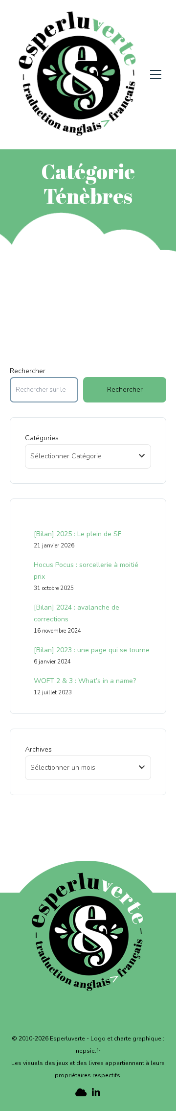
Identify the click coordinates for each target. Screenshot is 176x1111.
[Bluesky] (80, 1093)
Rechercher (27, 371)
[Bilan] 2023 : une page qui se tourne (92, 650)
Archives (38, 749)
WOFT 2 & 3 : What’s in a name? (85, 681)
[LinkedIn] (96, 1093)
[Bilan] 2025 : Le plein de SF (77, 534)
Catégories (42, 438)
